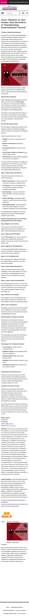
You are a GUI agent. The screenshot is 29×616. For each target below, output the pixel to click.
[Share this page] (27, 13)
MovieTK (11, 43)
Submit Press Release (8, 610)
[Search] (19, 13)
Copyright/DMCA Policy (10, 613)
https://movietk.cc (11, 425)
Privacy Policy (21, 613)
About (8, 607)
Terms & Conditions (21, 610)
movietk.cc (12, 139)
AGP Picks (4, 2)
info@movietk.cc (9, 423)
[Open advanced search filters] (23, 13)
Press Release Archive (17, 607)
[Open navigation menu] (2, 13)
